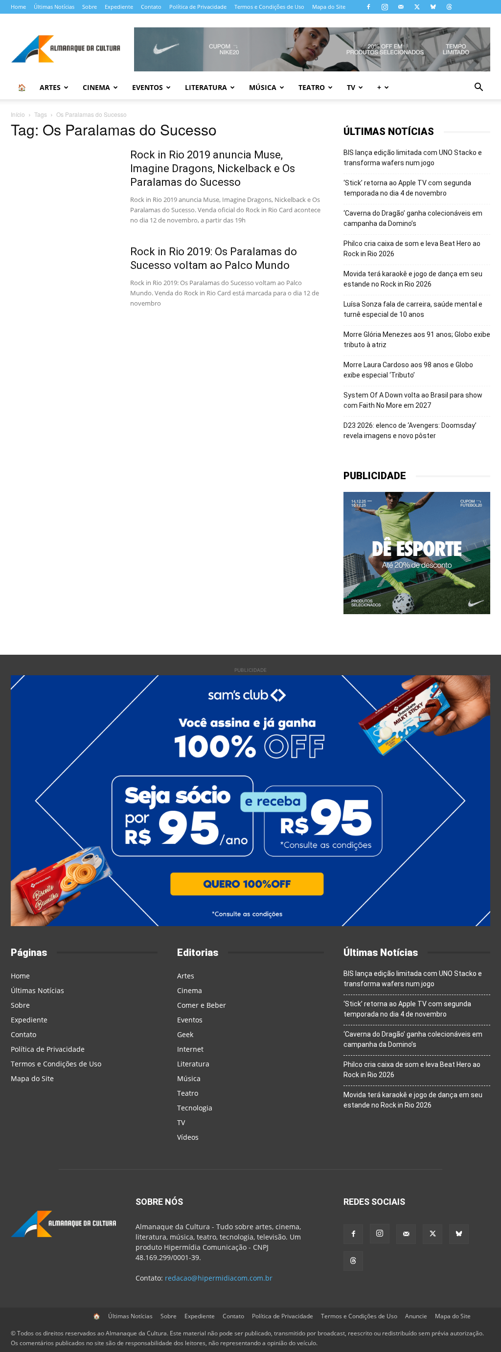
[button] (478, 88)
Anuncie (416, 1316)
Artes (50, 87)
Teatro (311, 87)
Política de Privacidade (198, 6)
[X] (417, 7)
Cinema (96, 87)
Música (262, 87)
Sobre (89, 6)
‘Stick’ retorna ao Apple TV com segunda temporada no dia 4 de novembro (407, 188)
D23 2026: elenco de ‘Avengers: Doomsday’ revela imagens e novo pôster (410, 430)
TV (351, 87)
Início (18, 114)
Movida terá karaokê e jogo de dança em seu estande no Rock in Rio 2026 (412, 279)
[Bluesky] (433, 7)
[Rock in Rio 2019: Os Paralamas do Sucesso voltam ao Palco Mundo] (64, 281)
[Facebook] (368, 7)
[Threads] (449, 7)
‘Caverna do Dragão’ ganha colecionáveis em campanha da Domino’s (412, 218)
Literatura (206, 87)
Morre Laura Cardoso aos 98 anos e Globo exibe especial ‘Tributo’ (408, 370)
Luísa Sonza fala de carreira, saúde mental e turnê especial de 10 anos (412, 309)
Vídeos (188, 1137)
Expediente (119, 6)
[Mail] (400, 7)
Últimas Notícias (54, 6)
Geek (185, 1034)
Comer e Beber (201, 1005)
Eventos (147, 87)
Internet (190, 1049)
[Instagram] (384, 7)
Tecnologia (194, 1107)
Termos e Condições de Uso (269, 6)
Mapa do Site (328, 6)
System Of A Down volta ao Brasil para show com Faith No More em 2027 (412, 400)
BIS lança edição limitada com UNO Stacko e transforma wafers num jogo (412, 158)
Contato (151, 6)
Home (18, 6)
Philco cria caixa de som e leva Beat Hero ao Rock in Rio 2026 (411, 249)
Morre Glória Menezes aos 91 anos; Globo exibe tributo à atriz (416, 340)
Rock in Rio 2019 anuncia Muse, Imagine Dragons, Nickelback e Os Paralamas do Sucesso (212, 168)
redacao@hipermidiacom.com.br (219, 1278)
